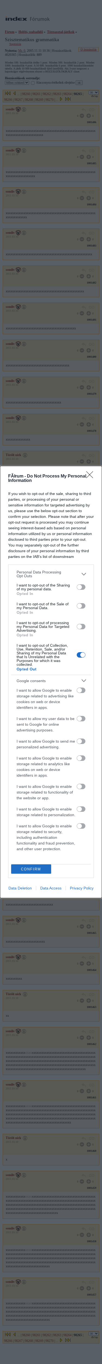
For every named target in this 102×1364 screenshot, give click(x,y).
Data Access (50, 888)
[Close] (91, 476)
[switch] (81, 587)
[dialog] (51, 682)
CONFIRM (31, 869)
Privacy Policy (82, 888)
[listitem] (51, 574)
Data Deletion (20, 888)
